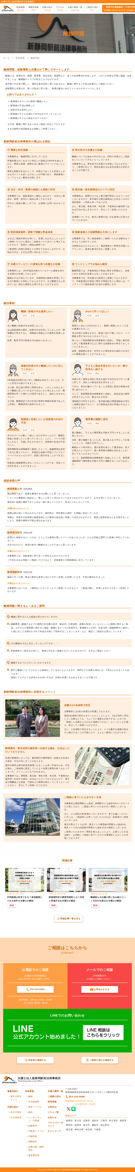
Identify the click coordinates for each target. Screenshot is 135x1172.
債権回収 (32, 1141)
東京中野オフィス (16, 1098)
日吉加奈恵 (16, 1117)
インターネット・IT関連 (35, 1119)
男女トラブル (35, 1107)
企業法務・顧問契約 (36, 1148)
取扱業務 (29, 1091)
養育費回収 (33, 1155)
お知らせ (52, 1117)
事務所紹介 (12, 1091)
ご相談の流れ (54, 1096)
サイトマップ (54, 1131)
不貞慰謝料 (33, 1102)
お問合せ (52, 1107)
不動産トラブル (36, 1131)
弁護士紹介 (12, 1107)
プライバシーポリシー (55, 1124)
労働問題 (32, 1136)
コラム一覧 (53, 1112)
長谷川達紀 (16, 1112)
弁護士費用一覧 (55, 1091)
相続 (30, 1112)
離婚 (30, 1096)
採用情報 (52, 1102)
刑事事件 (32, 1126)
